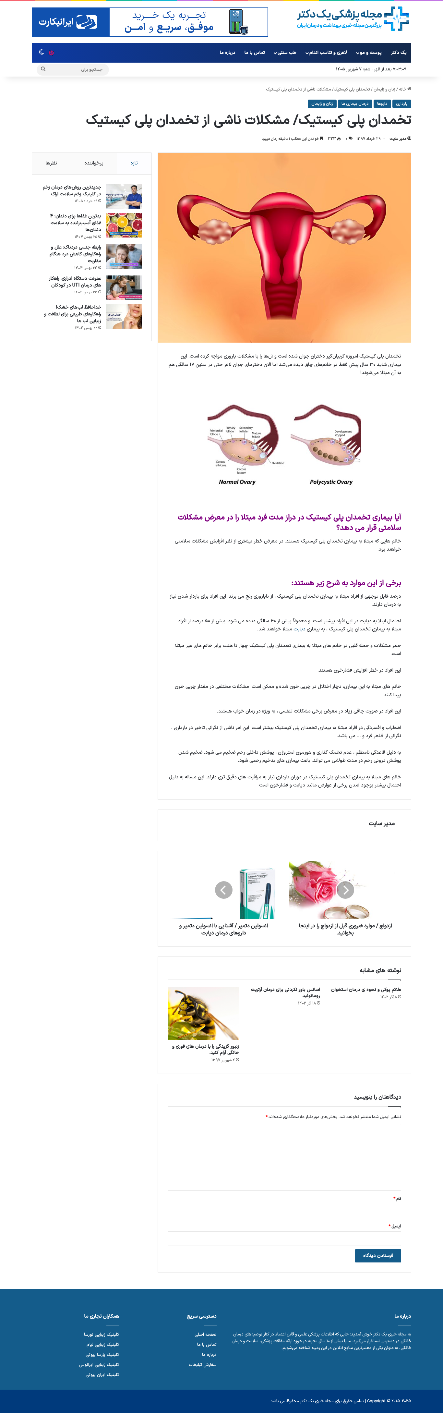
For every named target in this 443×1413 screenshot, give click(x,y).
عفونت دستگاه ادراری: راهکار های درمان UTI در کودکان (75, 282)
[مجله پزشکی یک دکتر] (353, 19)
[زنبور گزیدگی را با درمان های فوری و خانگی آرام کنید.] (203, 1013)
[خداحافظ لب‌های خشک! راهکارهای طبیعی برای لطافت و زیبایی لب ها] (124, 316)
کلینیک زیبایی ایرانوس (99, 1364)
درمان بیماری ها (355, 104)
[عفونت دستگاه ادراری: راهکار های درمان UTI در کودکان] (124, 287)
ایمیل (395, 1226)
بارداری (402, 104)
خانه (403, 89)
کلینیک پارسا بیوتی (102, 1354)
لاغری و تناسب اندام (328, 52)
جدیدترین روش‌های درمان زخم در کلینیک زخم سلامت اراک (72, 191)
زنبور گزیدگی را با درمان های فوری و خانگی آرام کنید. (205, 1049)
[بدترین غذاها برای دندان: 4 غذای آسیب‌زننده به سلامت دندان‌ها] (124, 225)
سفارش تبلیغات (203, 1364)
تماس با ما (255, 52)
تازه (134, 163)
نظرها (51, 163)
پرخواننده (94, 163)
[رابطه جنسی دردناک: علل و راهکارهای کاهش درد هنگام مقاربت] (124, 256)
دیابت (299, 629)
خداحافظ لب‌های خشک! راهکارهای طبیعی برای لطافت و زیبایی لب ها (72, 314)
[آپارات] (51, 53)
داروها (382, 104)
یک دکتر (399, 52)
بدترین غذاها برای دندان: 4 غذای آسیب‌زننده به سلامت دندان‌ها (75, 223)
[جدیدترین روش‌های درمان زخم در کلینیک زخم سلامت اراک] (124, 196)
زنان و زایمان (384, 89)
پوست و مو (371, 52)
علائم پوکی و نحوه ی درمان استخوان (366, 989)
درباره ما (227, 52)
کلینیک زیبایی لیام (103, 1344)
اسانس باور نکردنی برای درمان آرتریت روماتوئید (285, 992)
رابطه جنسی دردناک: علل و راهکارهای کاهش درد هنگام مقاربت (75, 254)
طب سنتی (287, 52)
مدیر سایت (397, 139)
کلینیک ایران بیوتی (102, 1374)
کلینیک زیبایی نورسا (101, 1334)
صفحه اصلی (206, 1334)
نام (397, 1199)
